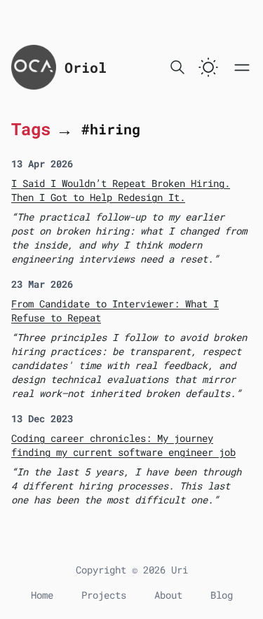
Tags (30, 129)
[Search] (177, 67)
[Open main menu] (242, 67)
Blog (221, 594)
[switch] (208, 67)
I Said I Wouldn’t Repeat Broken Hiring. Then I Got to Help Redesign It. (120, 190)
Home (42, 594)
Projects (103, 594)
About (168, 594)
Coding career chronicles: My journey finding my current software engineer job (123, 445)
